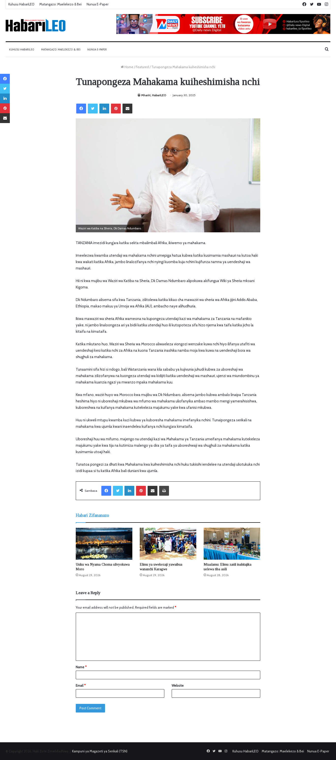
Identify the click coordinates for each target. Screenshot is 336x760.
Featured (142, 67)
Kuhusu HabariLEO (21, 4)
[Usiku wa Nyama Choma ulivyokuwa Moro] (104, 544)
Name (81, 667)
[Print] (164, 491)
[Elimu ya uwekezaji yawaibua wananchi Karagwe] (168, 544)
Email (81, 685)
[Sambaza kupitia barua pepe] (127, 108)
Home (128, 67)
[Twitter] (93, 108)
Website (178, 685)
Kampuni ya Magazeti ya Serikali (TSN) (99, 751)
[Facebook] (81, 108)
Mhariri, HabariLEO (153, 95)
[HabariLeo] (35, 25)
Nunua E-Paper (97, 4)
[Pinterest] (116, 108)
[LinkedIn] (104, 108)
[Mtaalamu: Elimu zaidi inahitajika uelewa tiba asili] (232, 544)
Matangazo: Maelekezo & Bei (60, 4)
